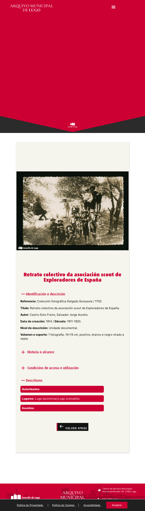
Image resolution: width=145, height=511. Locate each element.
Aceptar (117, 505)
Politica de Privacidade (30, 505)
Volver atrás (75, 428)
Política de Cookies (63, 505)
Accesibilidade (92, 505)
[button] (113, 7)
